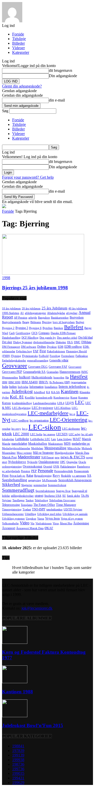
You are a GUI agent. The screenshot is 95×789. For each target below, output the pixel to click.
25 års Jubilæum (54, 308)
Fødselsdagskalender (14, 360)
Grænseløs (53, 372)
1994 (18, 778)
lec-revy (16, 428)
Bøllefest (73, 327)
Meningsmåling (55, 448)
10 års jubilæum (11, 308)
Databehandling (11, 337)
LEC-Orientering (68, 419)
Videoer (18, 48)
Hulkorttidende (41, 377)
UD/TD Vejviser (73, 509)
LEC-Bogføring (21, 408)
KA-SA (55, 392)
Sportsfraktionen (45, 491)
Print (5, 475)
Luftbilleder (22, 439)
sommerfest (40, 485)
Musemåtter (9, 452)
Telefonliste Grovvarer (62, 500)
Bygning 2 (8, 328)
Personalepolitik (63, 471)
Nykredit (32, 462)
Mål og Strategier (43, 453)
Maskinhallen (37, 443)
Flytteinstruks (30, 356)
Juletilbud (39, 392)
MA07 (77, 439)
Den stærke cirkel (67, 337)
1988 (18, 746)
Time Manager (66, 505)
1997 (18, 769)
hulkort (24, 377)
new (57, 457)
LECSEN (62, 434)
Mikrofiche (74, 448)
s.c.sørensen (79, 475)
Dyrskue (52, 346)
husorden (58, 377)
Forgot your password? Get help (28, 177)
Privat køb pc (17, 475)
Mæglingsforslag (64, 452)
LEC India (36, 434)
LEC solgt (74, 434)
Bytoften (48, 328)
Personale (45, 470)
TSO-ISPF (38, 509)
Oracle (82, 462)
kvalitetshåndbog (22, 403)
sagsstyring (34, 480)
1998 (6, 278)
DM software (28, 346)
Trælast (27, 509)
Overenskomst (32, 466)
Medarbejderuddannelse (16, 448)
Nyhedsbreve (17, 462)
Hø (67, 377)
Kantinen (70, 391)
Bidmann (35, 322)
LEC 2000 (21, 434)
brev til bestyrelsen (64, 322)
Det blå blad (85, 337)
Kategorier (20, 52)
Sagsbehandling (14, 480)
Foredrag (55, 356)
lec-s (24, 428)
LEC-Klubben (62, 408)
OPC (62, 462)
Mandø (6, 443)
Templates (26, 504)
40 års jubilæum (77, 308)
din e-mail (57, 100)
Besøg (25, 322)
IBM (4, 382)
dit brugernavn (60, 70)
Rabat (29, 475)
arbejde (32, 317)
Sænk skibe (73, 495)
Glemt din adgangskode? (22, 86)
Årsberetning (81, 523)
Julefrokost (22, 391)
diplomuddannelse (44, 342)
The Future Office (44, 505)
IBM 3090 (14, 382)
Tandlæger (18, 500)
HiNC (84, 372)
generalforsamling (37, 360)
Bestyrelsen (77, 317)
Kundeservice (61, 397)
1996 (18, 782)
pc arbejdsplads (11, 471)
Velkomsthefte (10, 523)
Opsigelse (72, 462)
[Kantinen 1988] (14, 682)
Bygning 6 (35, 328)
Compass (44, 333)
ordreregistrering (12, 466)
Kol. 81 (17, 396)
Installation (51, 386)
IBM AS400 (30, 382)
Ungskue (31, 518)
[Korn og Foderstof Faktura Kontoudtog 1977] (14, 642)
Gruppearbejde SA (34, 372)
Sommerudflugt (18, 490)
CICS (34, 333)
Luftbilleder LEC (40, 439)
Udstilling (30, 514)
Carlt (12, 333)
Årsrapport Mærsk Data (30, 528)
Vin (32, 523)
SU (64, 495)
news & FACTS (73, 457)
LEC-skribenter (71, 428)
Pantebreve (83, 466)
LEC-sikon (44, 427)
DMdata (86, 342)
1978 (18, 750)
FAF (36, 351)
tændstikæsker (54, 509)
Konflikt (30, 397)
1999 (18, 760)
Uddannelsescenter (13, 514)
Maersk (86, 439)
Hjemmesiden (10, 377)
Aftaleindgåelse (56, 313)
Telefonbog (41, 500)
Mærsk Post (9, 457)
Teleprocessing (11, 505)
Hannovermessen (70, 372)
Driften (41, 346)
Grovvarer (14, 365)
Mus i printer (24, 452)
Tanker (30, 500)
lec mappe (49, 434)
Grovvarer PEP (12, 372)
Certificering (23, 333)
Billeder (18, 43)
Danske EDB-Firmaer (63, 333)
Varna (40, 518)
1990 (18, 773)
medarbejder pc (81, 443)
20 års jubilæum (31, 308)
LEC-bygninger (42, 408)
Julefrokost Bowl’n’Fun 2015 (32, 725)
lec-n (72, 414)
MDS (67, 443)
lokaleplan (8, 439)
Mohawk (87, 448)
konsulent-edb (44, 397)
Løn (53, 439)
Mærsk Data (82, 452)
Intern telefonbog (72, 386)
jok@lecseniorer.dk (37, 608)
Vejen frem (52, 518)
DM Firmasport (11, 346)
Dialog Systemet (22, 342)
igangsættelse (78, 382)
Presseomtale (81, 471)
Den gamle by (48, 337)
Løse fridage (64, 439)
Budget (80, 322)
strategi (39, 495)
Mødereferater (29, 457)
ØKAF (49, 528)
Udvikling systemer (13, 518)
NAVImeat (47, 457)
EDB (60, 346)
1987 (18, 764)
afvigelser (72, 313)
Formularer (67, 356)
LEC (79, 402)
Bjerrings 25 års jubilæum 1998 (35, 287)
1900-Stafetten (10, 313)
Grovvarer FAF (58, 366)
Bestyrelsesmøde (11, 322)
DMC (77, 342)
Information (36, 387)
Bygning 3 (21, 328)
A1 (22, 313)
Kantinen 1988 (17, 691)
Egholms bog (24, 351)
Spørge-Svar (63, 491)
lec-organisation (39, 420)
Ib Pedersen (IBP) (59, 382)
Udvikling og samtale (75, 514)
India (5, 387)
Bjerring (47, 322)
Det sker (7, 342)
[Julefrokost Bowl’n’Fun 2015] (14, 716)
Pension (25, 471)
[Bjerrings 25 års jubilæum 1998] (43, 273)
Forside (18, 34)
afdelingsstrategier (35, 313)
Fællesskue (81, 356)
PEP (34, 471)
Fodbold (44, 356)
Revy (56, 475)
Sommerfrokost (57, 485)
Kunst (73, 397)
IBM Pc (43, 382)
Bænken (58, 328)
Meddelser (37, 448)
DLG (70, 342)
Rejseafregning (43, 475)
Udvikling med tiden (49, 514)
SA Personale (49, 480)
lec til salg (87, 434)
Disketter (61, 342)
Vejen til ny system (72, 518)
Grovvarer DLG (38, 366)
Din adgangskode (63, 76)
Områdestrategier (49, 462)
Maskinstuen (55, 443)
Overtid (47, 466)
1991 (18, 755)
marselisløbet (19, 443)
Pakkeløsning (68, 466)
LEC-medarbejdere (48, 413)
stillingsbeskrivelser (22, 495)
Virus (56, 523)
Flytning (16, 356)
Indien (13, 387)
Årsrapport (8, 528)
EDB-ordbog (73, 346)
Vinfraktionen (43, 523)
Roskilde (66, 475)
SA (89, 475)
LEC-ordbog (20, 420)
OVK (56, 466)
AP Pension (20, 317)
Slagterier (26, 485)
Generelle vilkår (58, 360)
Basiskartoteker (60, 317)
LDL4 (60, 403)
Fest (43, 351)
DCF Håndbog (30, 337)
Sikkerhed (11, 484)
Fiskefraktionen (56, 351)
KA (48, 392)
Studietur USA (52, 495)
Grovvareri (74, 366)
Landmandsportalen (44, 403)
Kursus (6, 403)
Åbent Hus (66, 523)
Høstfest (79, 376)
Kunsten (83, 397)
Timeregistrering (12, 509)
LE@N (69, 403)
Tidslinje (19, 39)
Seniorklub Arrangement (75, 480)
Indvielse (23, 386)
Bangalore (44, 317)
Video (24, 523)
